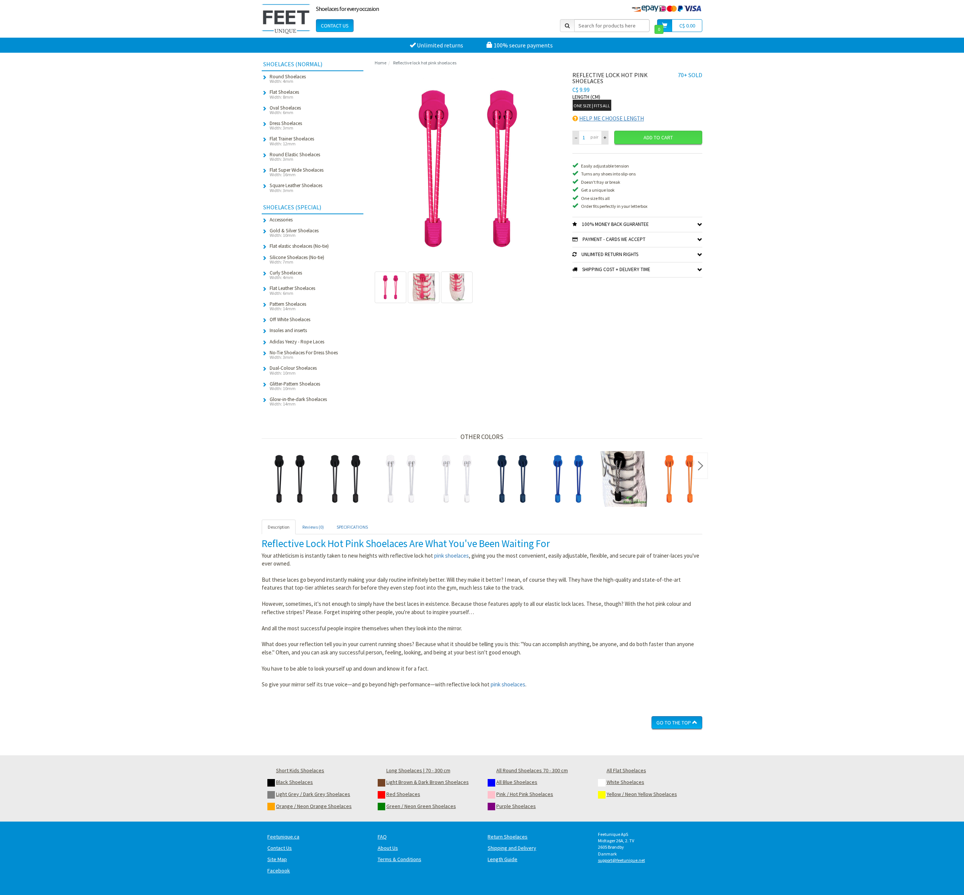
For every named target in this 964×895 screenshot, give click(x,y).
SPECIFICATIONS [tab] (352, 527)
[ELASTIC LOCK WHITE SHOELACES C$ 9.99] (401, 479)
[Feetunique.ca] (286, 19)
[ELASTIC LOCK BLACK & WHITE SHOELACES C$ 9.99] (624, 479)
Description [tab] (279, 527)
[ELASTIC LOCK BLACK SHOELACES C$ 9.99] (289, 479)
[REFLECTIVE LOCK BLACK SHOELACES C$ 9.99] (345, 479)
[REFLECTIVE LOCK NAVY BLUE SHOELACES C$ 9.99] (512, 479)
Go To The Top (674, 722)
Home (380, 63)
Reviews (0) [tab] (313, 527)
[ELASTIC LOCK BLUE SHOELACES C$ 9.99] (568, 479)
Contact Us (335, 25)
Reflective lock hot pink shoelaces (424, 63)
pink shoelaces (451, 555)
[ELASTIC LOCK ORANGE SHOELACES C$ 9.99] (680, 479)
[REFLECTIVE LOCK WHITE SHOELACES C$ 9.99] (457, 479)
